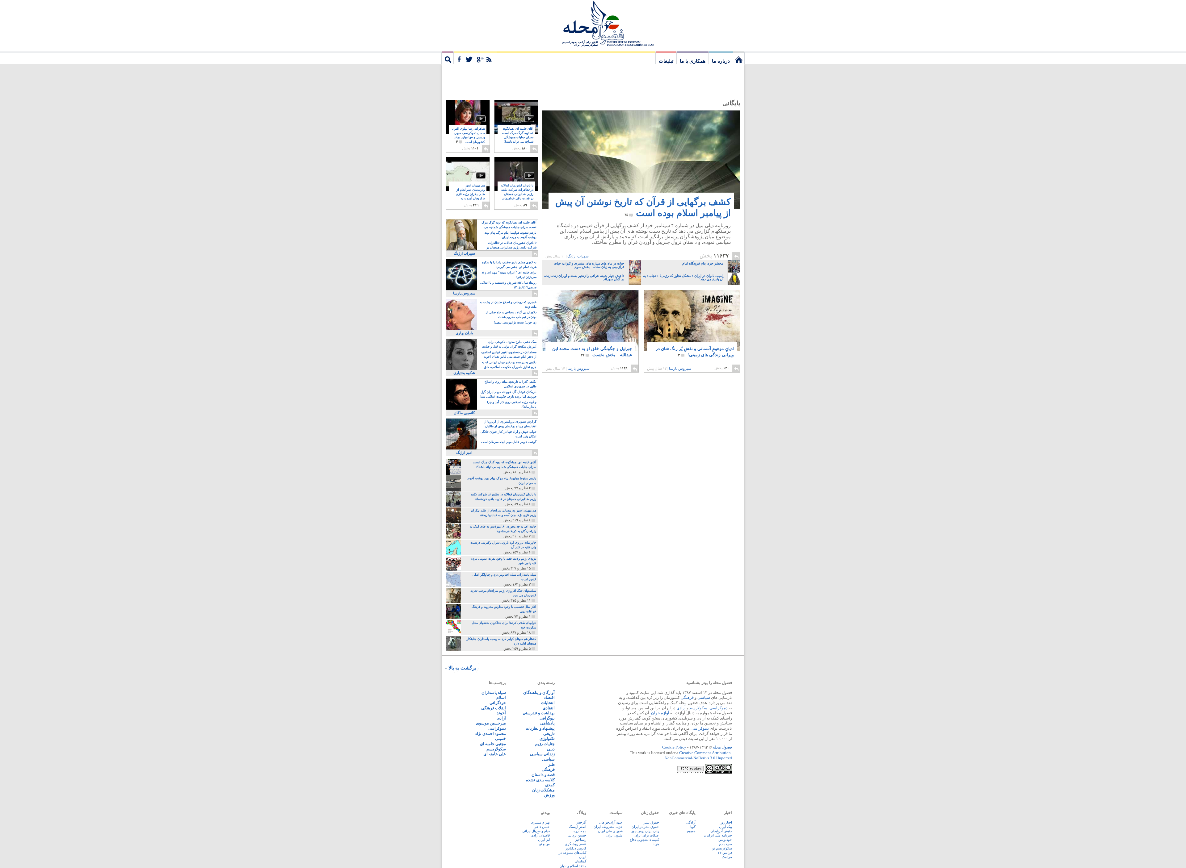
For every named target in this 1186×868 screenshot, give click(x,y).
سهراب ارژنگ (578, 256)
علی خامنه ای (494, 754)
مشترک (475, 58)
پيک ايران (725, 826)
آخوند (501, 713)
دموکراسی (718, 708)
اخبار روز (726, 822)
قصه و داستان (543, 774)
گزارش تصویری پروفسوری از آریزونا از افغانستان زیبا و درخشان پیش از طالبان (510, 424)
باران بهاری (464, 333)
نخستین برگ (738, 58)
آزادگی (691, 822)
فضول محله (593, 23)
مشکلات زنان (543, 790)
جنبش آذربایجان (721, 831)
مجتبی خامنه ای (493, 743)
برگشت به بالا (462, 667)
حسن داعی (542, 826)
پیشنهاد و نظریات (540, 728)
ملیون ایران (614, 835)
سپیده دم (725, 844)
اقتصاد (549, 697)
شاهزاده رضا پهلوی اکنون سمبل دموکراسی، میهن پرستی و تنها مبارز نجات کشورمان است (468, 135)
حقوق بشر (651, 822)
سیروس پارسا (680, 368)
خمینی (500, 738)
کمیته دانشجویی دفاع (644, 839)
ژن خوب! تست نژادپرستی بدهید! (515, 322)
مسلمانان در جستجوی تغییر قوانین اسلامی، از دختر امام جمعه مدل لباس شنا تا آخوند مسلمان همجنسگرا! (508, 354)
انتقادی (549, 708)
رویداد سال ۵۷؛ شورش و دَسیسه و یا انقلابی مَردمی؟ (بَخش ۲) (508, 285)
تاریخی (549, 733)
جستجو (447, 58)
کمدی (550, 784)
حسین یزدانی (577, 835)
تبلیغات (666, 61)
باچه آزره (580, 831)
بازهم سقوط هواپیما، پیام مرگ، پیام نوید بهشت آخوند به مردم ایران (510, 235)
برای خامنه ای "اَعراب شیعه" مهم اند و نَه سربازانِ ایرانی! (509, 275)
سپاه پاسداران (494, 692)
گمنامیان (580, 861)
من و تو (544, 844)
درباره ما (721, 61)
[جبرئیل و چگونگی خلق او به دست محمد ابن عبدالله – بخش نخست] (590, 340)
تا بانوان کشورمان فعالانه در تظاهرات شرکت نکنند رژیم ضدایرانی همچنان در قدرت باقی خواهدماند (517, 194)
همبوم (691, 831)
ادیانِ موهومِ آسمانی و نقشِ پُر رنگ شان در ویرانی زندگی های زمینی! (695, 351)
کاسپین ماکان (464, 413)
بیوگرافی (547, 718)
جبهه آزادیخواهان (611, 822)
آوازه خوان (660, 713)
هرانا (656, 844)
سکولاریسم (496, 749)
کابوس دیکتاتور (576, 848)
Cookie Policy (674, 747)
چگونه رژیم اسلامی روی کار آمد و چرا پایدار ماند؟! (511, 404)
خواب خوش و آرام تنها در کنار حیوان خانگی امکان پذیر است (508, 434)
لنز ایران (544, 839)
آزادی (681, 708)
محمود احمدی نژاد (490, 733)
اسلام (501, 697)
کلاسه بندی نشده (540, 780)
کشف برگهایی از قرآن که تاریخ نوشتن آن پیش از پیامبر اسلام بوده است (643, 207)
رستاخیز (580, 839)
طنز (551, 764)
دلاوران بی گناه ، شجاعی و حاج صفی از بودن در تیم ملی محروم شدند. (511, 315)
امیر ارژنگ (464, 452)
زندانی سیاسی (542, 754)
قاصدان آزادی (540, 835)
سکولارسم (698, 708)
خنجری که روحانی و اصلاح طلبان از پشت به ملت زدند (508, 304)
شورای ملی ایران (610, 831)
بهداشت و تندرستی (539, 713)
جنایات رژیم (545, 743)
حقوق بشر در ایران (645, 826)
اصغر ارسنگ (577, 826)
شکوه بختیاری (464, 373)
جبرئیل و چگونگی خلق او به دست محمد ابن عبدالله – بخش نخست (592, 351)
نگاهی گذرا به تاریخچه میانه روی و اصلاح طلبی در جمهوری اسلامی (510, 384)
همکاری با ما (692, 61)
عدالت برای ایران (646, 835)
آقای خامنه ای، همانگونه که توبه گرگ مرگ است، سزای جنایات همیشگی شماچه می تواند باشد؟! (517, 137)
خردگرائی (498, 702)
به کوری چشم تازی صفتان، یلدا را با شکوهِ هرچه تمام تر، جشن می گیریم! (509, 265)
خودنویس (725, 839)
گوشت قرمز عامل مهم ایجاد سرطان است (508, 442)
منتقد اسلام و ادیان (573, 866)
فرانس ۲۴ (725, 852)
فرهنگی (687, 697)
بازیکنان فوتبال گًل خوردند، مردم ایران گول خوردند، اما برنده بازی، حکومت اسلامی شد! (508, 394)
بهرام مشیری (540, 822)
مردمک (727, 857)
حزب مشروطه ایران (608, 826)
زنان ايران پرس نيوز (645, 831)
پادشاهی (547, 723)
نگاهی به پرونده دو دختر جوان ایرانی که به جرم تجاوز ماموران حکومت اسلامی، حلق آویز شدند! (509, 365)
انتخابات (548, 702)
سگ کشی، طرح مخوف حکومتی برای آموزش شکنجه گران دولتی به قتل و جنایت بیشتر (509, 344)
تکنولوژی (547, 738)
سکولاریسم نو (722, 848)
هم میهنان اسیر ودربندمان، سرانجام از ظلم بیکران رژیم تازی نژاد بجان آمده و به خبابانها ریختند (470, 194)
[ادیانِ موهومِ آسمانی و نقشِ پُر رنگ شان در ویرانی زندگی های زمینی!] (692, 322)
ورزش (549, 795)
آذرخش (581, 822)
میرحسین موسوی (491, 723)
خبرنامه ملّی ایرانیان (718, 835)
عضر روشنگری (575, 844)
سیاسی (703, 697)
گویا (693, 826)
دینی (551, 749)
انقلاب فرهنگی (493, 708)
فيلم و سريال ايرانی (536, 831)
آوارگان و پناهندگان (539, 692)
